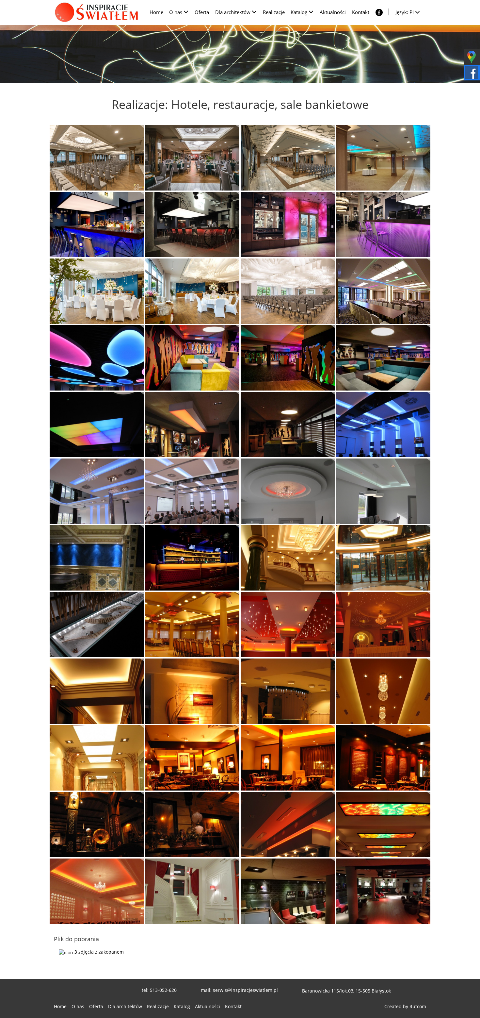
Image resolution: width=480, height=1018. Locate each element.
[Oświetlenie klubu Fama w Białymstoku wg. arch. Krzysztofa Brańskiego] (287, 891)
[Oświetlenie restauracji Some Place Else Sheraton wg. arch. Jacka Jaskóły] (96, 225)
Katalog (182, 1006)
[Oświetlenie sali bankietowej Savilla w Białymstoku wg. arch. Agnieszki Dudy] (192, 625)
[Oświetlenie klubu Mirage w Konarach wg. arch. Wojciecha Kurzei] (192, 358)
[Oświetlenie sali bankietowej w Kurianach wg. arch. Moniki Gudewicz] (383, 425)
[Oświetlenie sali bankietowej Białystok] (383, 825)
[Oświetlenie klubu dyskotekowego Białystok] (192, 558)
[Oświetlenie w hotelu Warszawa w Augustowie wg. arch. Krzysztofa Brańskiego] (96, 625)
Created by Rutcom (405, 1006)
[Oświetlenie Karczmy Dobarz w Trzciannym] (96, 825)
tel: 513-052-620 (159, 990)
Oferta (96, 1006)
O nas (78, 1006)
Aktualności (207, 1006)
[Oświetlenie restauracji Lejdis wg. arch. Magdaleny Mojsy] (192, 758)
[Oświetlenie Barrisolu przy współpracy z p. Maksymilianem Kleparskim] (96, 358)
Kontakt (233, 1006)
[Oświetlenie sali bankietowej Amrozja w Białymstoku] (96, 891)
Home (60, 1006)
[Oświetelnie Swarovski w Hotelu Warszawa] (383, 558)
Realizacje (158, 1006)
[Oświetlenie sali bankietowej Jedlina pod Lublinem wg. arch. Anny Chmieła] (383, 625)
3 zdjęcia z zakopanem (98, 952)
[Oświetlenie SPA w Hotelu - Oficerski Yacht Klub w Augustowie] (96, 558)
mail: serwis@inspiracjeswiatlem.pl (239, 990)
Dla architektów (125, 1006)
